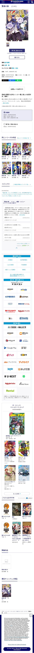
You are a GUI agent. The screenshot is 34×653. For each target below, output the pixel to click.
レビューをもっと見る (22, 243)
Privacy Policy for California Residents (17, 644)
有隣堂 (24, 269)
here (11, 625)
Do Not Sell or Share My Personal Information (17, 637)
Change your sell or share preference (13, 640)
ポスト (5, 80)
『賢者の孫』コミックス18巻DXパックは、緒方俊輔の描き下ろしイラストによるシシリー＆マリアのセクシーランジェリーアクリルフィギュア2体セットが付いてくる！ (17, 194)
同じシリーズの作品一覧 (23, 138)
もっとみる (16, 493)
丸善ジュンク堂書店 (10, 269)
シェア (12, 80)
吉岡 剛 (7, 65)
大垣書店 (10, 260)
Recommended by (22, 498)
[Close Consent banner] (31, 615)
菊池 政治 (15, 68)
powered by (19, 245)
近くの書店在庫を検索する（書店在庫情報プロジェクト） (17, 275)
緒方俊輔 (7, 62)
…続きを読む (5, 103)
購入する (17, 57)
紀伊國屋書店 (23, 260)
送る (19, 80)
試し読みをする (18, 50)
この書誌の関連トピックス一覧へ (21, 184)
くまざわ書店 (10, 264)
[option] (7, 563)
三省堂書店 (24, 264)
